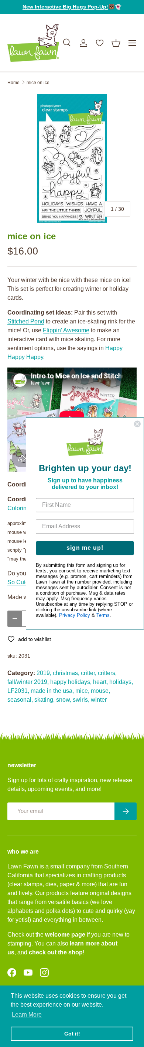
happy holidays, (71, 682)
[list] (72, 158)
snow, (63, 700)
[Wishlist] (100, 43)
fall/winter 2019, (28, 682)
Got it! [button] (72, 1034)
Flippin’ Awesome (66, 330)
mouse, (100, 691)
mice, (82, 691)
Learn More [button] (27, 1014)
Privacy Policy (74, 615)
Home (13, 82)
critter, (88, 673)
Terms (103, 615)
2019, (44, 673)
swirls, (81, 700)
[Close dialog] (137, 424)
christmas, (66, 673)
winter (99, 700)
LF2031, (18, 691)
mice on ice (38, 82)
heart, (100, 682)
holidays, (121, 682)
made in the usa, (52, 691)
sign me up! (84, 548)
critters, (107, 673)
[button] (116, 43)
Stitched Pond (25, 321)
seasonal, (20, 700)
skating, (44, 700)
